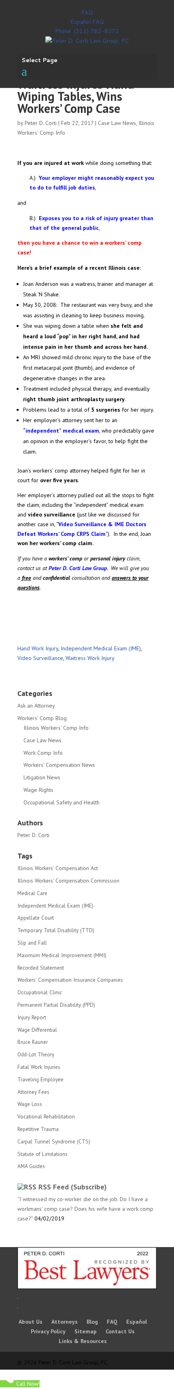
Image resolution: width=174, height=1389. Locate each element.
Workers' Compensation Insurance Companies (70, 979)
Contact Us (120, 1331)
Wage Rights (38, 789)
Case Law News (117, 123)
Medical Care (32, 893)
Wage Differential (37, 1029)
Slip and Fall (32, 942)
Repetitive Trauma (38, 1129)
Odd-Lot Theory (35, 1054)
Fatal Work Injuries (38, 1066)
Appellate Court (35, 917)
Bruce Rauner (32, 1041)
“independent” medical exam (61, 430)
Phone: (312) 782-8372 (87, 31)
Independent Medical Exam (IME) (101, 648)
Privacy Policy (48, 1331)
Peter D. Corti (41, 123)
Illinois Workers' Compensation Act (57, 868)
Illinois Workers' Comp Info (56, 727)
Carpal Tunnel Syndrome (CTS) (53, 1141)
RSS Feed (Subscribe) (72, 1186)
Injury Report (31, 1017)
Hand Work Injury (37, 648)
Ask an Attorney (36, 705)
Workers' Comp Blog (42, 718)
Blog (92, 1321)
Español (136, 1321)
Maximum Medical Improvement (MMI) (61, 955)
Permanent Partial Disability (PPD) (56, 1004)
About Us (30, 1321)
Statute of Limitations (42, 1154)
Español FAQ (87, 22)
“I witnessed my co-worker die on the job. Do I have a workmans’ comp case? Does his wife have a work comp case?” (85, 1208)
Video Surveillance (40, 658)
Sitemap (85, 1331)
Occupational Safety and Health (61, 802)
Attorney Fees (33, 1091)
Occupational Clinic (39, 992)
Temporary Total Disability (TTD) (55, 930)
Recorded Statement (40, 967)
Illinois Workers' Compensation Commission (68, 880)
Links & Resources (83, 1341)
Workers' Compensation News (59, 764)
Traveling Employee (40, 1079)
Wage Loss (29, 1104)
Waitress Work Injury (90, 658)
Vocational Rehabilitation (46, 1116)
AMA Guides (31, 1166)
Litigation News (41, 777)
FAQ (87, 12)
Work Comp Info (43, 752)
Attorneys (64, 1321)
